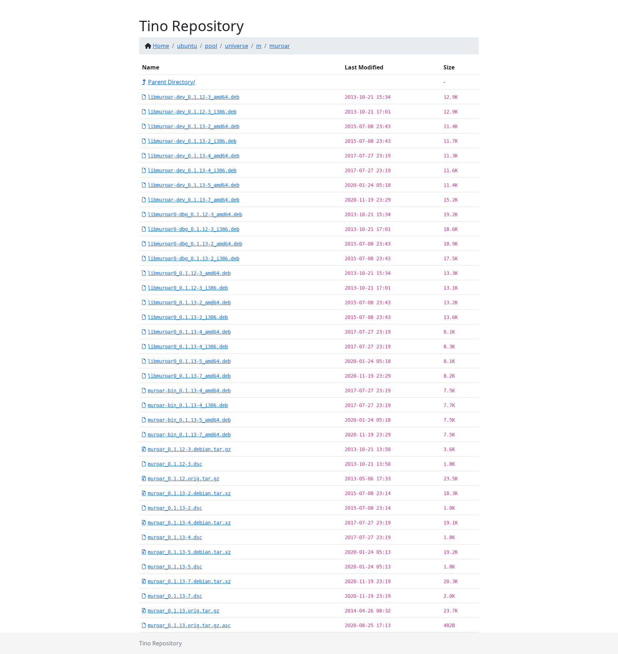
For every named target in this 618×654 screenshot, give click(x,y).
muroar (279, 46)
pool (211, 46)
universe (236, 46)
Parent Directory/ (171, 82)
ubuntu (187, 46)
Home (161, 46)
